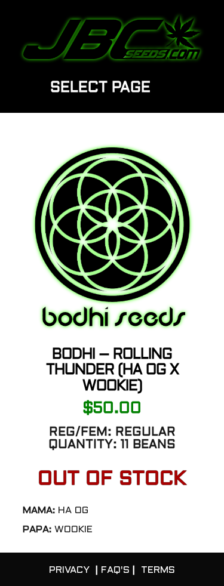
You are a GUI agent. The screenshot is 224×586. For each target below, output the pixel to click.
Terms (158, 570)
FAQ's (115, 570)
